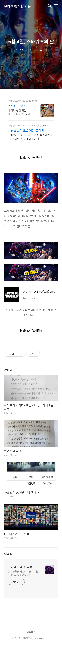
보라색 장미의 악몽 (17, 6)
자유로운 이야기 (41, 49)
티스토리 (31, 632)
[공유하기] (17, 353)
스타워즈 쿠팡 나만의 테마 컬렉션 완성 (20, 106)
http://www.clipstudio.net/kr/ (24, 125)
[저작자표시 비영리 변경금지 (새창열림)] (44, 354)
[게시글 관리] (21, 353)
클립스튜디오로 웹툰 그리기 (26, 130)
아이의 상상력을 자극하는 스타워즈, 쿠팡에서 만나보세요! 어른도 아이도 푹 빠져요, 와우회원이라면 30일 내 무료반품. (21, 112)
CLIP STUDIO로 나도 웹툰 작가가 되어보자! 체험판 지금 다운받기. (30, 137)
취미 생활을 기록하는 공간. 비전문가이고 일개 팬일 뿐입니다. (23, 573)
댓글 (8, 554)
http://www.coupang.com (22, 100)
